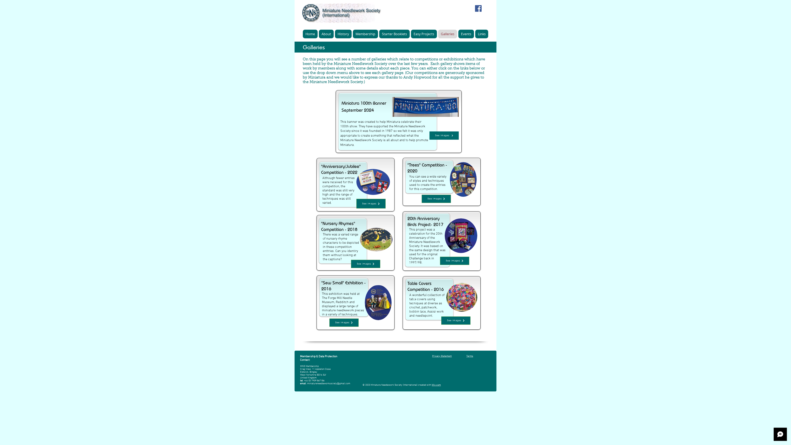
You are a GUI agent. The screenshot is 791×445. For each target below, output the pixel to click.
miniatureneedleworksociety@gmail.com (328, 383)
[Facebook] (478, 8)
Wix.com (436, 385)
